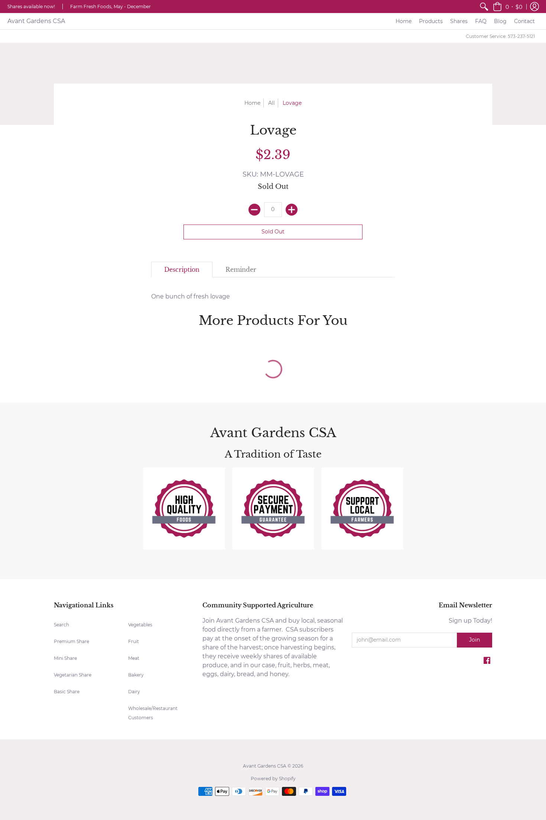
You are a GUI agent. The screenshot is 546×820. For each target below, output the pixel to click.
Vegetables (140, 624)
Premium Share (71, 641)
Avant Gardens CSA (36, 21)
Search (61, 624)
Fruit (133, 641)
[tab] (181, 269)
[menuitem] (484, 6)
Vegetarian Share (72, 675)
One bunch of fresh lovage (190, 296)
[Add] (292, 210)
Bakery (136, 675)
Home (252, 103)
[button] (507, 6)
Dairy (134, 691)
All (271, 103)
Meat (133, 658)
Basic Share (66, 691)
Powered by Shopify (273, 778)
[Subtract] (254, 210)
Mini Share (65, 658)
